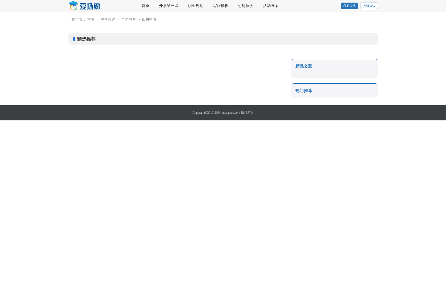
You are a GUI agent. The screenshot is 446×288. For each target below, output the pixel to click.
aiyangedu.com (231, 112)
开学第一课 (168, 6)
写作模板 (220, 6)
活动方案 (270, 6)
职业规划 (195, 6)
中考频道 (108, 19)
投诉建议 (369, 6)
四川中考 (149, 19)
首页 (145, 6)
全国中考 (128, 19)
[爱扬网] (84, 6)
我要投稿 (349, 6)
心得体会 (245, 6)
